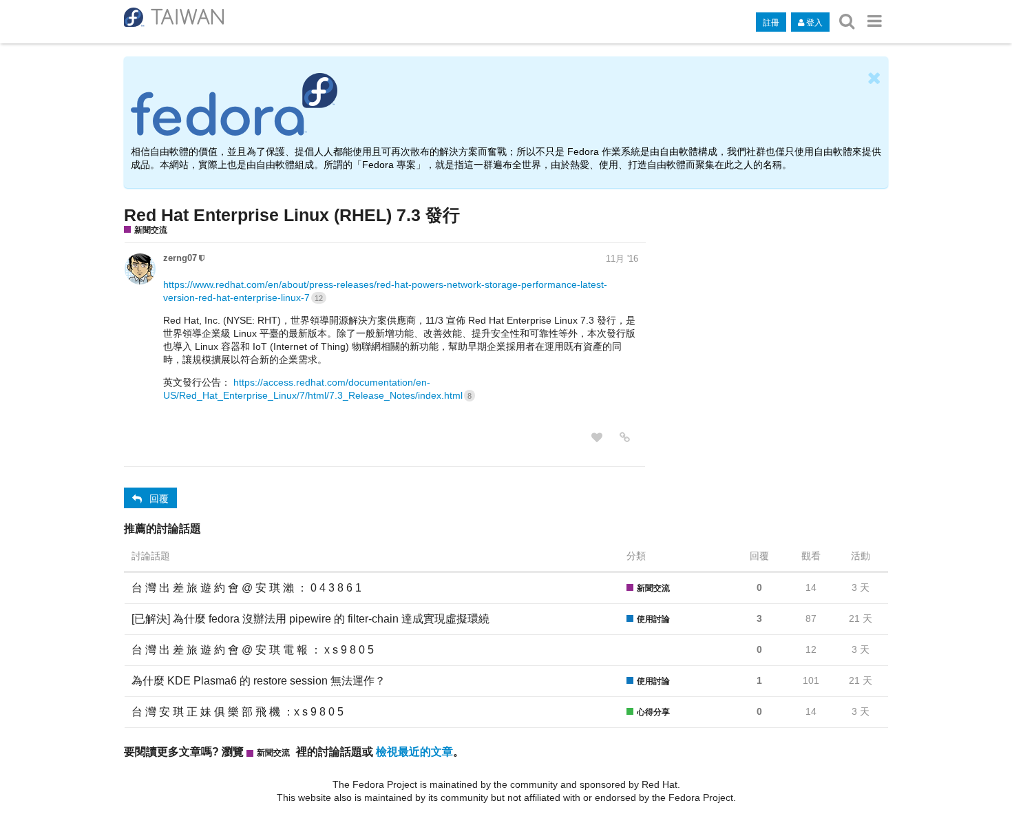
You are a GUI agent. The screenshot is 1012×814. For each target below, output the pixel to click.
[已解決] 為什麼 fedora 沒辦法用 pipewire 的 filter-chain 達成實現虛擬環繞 (310, 619)
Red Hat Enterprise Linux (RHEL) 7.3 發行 (292, 215)
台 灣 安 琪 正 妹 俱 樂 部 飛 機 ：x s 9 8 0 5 (237, 712)
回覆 (159, 498)
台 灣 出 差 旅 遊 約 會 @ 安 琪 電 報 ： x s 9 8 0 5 (252, 650)
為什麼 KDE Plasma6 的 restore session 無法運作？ (258, 681)
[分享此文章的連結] (625, 437)
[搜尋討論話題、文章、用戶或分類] (847, 21)
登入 (814, 22)
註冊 (771, 22)
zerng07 (180, 258)
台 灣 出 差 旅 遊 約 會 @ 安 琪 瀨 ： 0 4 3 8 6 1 (246, 588)
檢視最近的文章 (414, 751)
